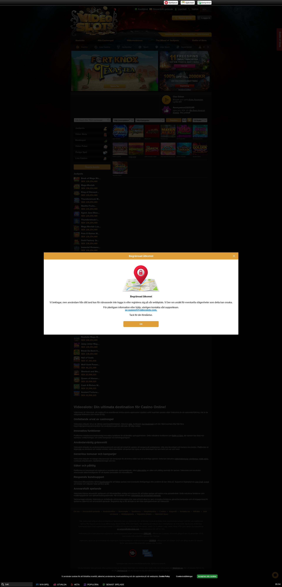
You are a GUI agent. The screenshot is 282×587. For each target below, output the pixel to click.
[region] (141, 577)
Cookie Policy (164, 576)
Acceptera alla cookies (207, 576)
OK (141, 324)
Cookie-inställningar (184, 576)
